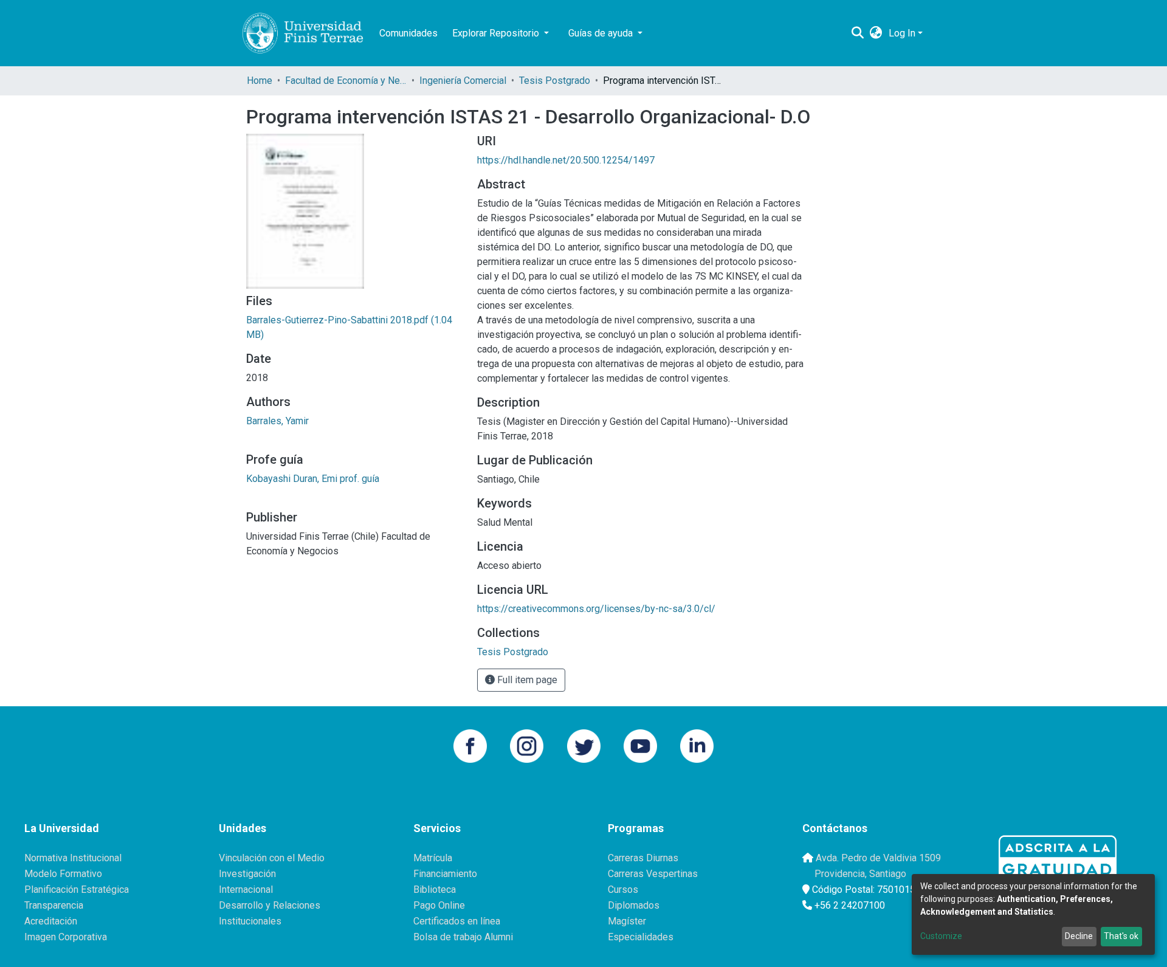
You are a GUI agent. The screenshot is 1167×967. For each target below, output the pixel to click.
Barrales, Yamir (277, 421)
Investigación (247, 873)
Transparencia (53, 905)
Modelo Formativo (63, 873)
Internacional (246, 889)
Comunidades (408, 33)
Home (259, 80)
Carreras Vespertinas (653, 873)
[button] (876, 33)
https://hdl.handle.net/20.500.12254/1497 (566, 160)
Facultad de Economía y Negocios (346, 80)
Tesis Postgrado (554, 80)
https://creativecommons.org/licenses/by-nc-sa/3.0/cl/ (596, 608)
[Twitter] (584, 745)
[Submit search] (858, 33)
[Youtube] (640, 745)
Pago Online (439, 905)
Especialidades (640, 937)
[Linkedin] (697, 745)
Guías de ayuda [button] (601, 33)
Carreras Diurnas (643, 858)
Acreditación (50, 921)
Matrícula (432, 858)
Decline (1079, 936)
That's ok (1121, 936)
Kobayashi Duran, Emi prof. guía (312, 478)
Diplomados (633, 905)
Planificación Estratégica (76, 889)
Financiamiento (445, 873)
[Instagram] (526, 745)
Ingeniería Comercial (462, 80)
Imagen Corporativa (65, 937)
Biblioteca (434, 889)
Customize (941, 936)
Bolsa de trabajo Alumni (463, 937)
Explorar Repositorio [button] (497, 33)
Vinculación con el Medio (272, 858)
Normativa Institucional (73, 858)
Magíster (627, 921)
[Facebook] (470, 745)
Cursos (623, 889)
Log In (902, 33)
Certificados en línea (456, 921)
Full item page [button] (526, 680)
